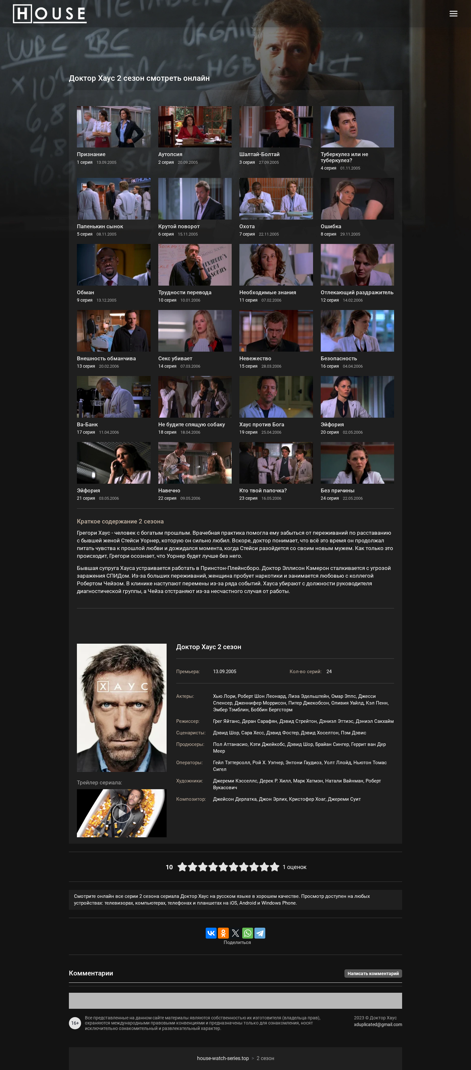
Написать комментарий (373, 973)
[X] (235, 933)
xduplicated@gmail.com (378, 1024)
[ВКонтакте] (211, 933)
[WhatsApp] (247, 933)
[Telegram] (259, 933)
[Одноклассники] (223, 933)
